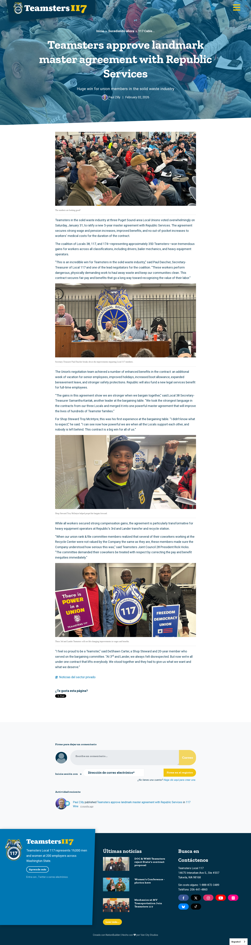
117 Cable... (146, 31)
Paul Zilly (78, 802)
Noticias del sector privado (77, 677)
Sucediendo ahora (121, 31)
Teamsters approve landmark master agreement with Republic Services (139, 802)
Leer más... (112, 921)
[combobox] (238, 941)
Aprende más (37, 869)
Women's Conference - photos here (149, 881)
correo (51, 877)
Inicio (100, 31)
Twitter (42, 877)
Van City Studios (149, 935)
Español (236, 941)
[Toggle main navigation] (236, 8)
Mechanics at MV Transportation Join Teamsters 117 (148, 903)
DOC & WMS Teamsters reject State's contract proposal (149, 862)
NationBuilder (113, 935)
